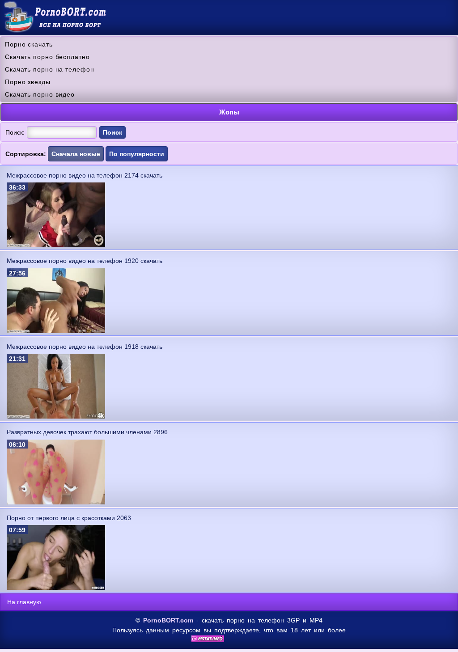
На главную (24, 601)
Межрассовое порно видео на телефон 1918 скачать (84, 346)
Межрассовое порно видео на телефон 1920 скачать (84, 260)
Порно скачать (29, 44)
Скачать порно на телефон (49, 69)
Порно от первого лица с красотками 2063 (69, 517)
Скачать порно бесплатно (47, 56)
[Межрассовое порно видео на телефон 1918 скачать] (56, 416)
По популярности (136, 153)
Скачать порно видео (40, 94)
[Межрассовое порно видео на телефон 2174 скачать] (56, 245)
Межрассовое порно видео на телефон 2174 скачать (84, 175)
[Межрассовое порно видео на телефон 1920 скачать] (56, 330)
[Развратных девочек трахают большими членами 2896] (56, 502)
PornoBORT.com (168, 620)
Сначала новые (75, 153)
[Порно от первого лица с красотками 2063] (56, 587)
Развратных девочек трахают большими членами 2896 (87, 432)
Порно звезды (28, 81)
